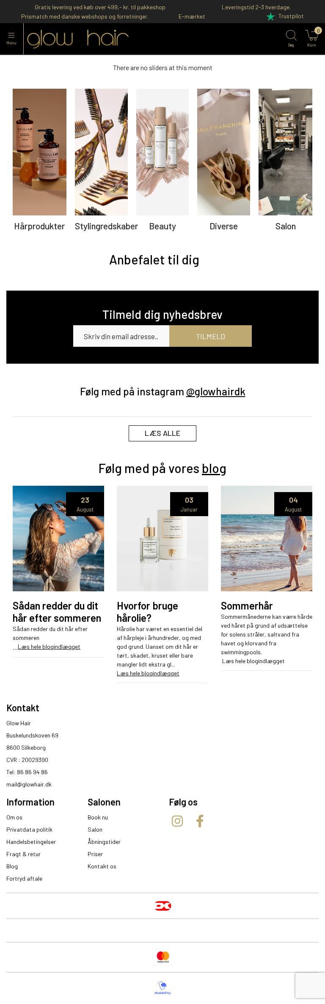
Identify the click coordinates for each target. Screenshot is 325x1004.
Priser (95, 853)
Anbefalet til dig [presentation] (154, 259)
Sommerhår (247, 606)
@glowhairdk (215, 391)
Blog (12, 866)
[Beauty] (162, 152)
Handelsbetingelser (31, 841)
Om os (14, 817)
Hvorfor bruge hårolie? (147, 612)
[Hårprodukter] (39, 152)
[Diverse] (223, 152)
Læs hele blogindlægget (49, 646)
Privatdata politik (29, 829)
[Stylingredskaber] (101, 152)
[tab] (154, 259)
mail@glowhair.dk (29, 784)
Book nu (98, 817)
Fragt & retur (23, 853)
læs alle (162, 433)
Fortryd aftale (24, 878)
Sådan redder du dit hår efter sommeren (57, 612)
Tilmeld (210, 336)
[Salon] (285, 152)
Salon (95, 829)
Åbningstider (104, 841)
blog (214, 468)
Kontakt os (102, 866)
